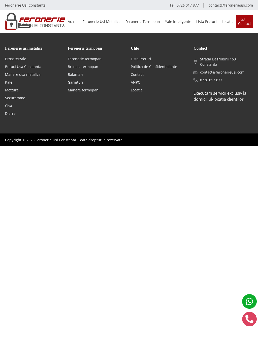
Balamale (75, 74)
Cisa (8, 105)
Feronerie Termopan (142, 21)
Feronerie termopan (85, 58)
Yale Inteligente (178, 21)
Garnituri (75, 82)
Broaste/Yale (15, 58)
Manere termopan (83, 90)
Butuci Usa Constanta (23, 66)
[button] (244, 21)
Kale (8, 82)
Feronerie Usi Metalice (101, 21)
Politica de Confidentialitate (154, 66)
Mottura (12, 90)
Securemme (15, 97)
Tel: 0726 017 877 (184, 5)
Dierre (10, 113)
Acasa (73, 21)
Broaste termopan (83, 66)
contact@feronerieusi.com (231, 5)
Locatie (228, 21)
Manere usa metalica (23, 74)
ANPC (135, 82)
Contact (137, 74)
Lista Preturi (206, 21)
